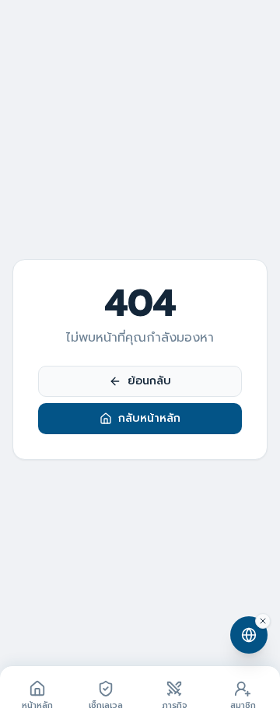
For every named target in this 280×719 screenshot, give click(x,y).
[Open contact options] (249, 635)
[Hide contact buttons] (263, 621)
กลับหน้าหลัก (149, 418)
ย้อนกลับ (149, 381)
